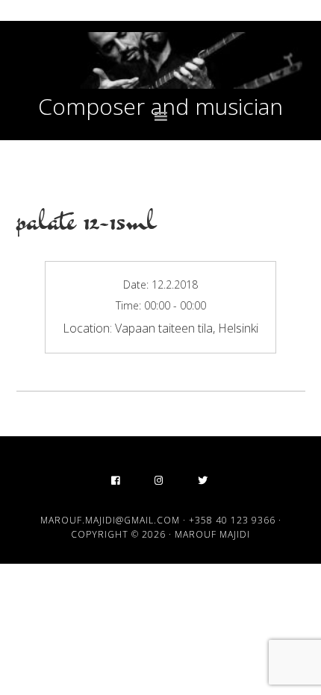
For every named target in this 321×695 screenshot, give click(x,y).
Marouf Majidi (160, 60)
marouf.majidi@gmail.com (110, 520)
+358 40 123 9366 (232, 520)
